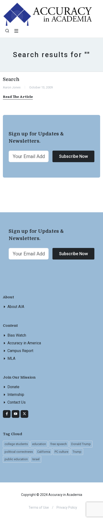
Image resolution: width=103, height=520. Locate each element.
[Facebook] (7, 414)
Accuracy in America (24, 343)
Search (11, 79)
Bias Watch (16, 335)
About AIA (15, 306)
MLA (11, 358)
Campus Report (20, 350)
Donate (13, 387)
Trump (77, 451)
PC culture (61, 451)
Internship (15, 394)
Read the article (18, 96)
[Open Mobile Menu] (16, 31)
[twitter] (24, 414)
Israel (36, 459)
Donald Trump (81, 444)
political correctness (19, 451)
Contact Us (16, 402)
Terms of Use (39, 507)
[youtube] (15, 414)
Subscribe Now (73, 156)
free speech (58, 444)
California (43, 451)
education (39, 444)
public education (16, 459)
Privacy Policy (67, 507)
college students (16, 444)
